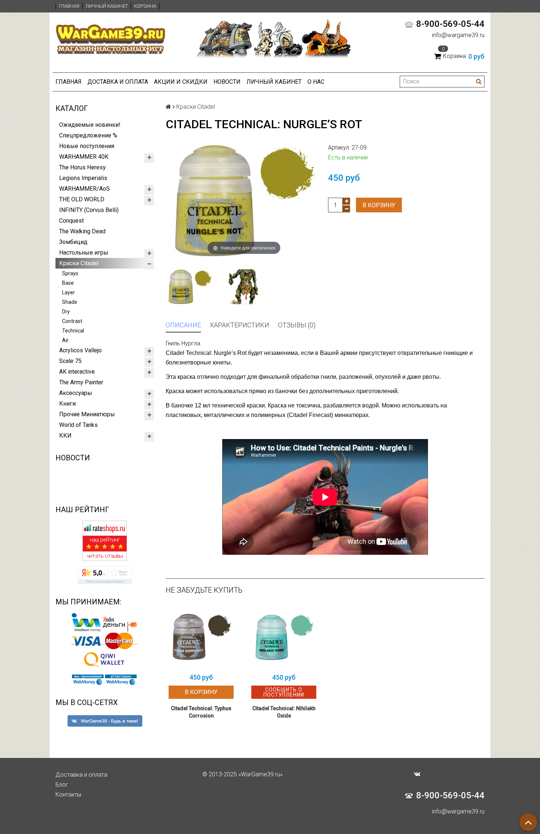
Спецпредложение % (88, 135)
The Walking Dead (82, 231)
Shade (69, 302)
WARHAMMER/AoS (84, 188)
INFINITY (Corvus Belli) (89, 209)
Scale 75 (70, 360)
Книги (67, 403)
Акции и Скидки (181, 81)
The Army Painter (81, 382)
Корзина (145, 6)
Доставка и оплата (117, 81)
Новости (227, 81)
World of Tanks (78, 424)
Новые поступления (86, 146)
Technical (73, 331)
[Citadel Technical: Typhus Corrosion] (201, 636)
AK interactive (77, 371)
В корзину (379, 205)
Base (68, 283)
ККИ (65, 435)
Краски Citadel (78, 263)
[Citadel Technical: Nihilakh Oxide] (283, 636)
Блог (61, 784)
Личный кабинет (107, 6)
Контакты (68, 794)
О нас (315, 81)
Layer (68, 292)
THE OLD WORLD (81, 199)
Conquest (71, 220)
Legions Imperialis (83, 178)
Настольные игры (83, 252)
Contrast (72, 321)
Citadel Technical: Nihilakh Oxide (284, 712)
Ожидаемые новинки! (89, 124)
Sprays (70, 273)
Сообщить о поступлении (283, 692)
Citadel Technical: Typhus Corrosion (201, 712)
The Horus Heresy (82, 167)
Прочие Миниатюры (87, 414)
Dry (66, 311)
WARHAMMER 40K (83, 156)
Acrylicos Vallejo (80, 350)
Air (65, 340)
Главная (69, 6)
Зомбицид (73, 241)
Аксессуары (75, 392)
